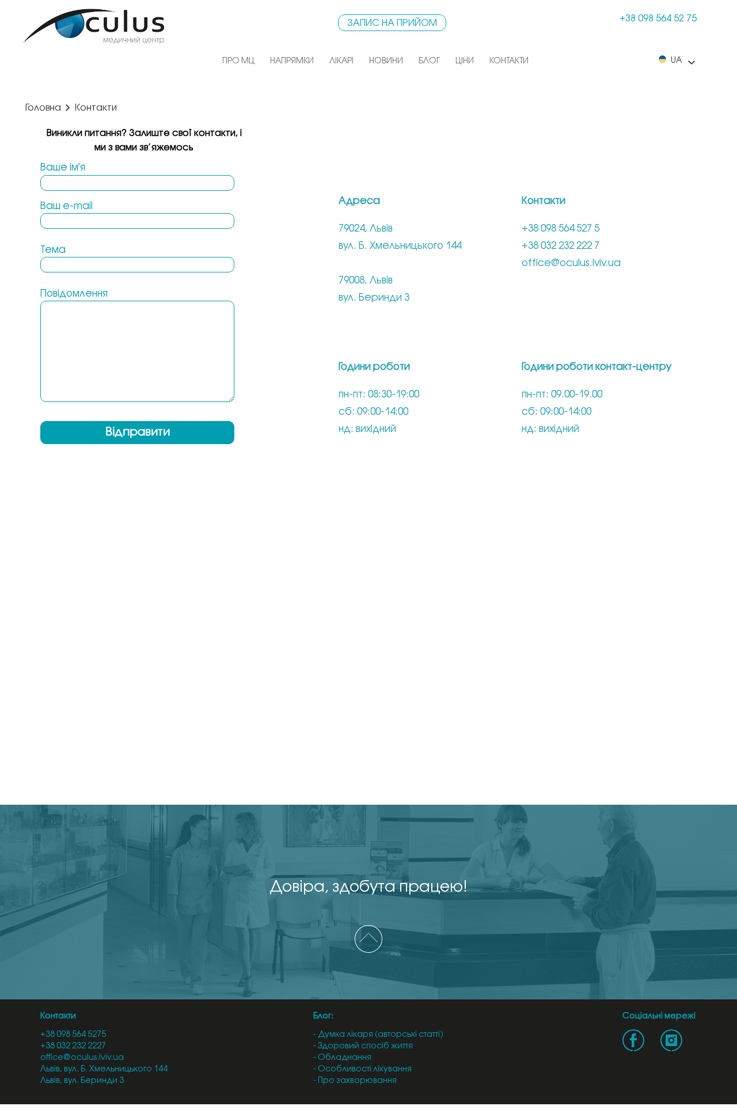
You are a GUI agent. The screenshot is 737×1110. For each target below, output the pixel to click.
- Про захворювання (355, 1081)
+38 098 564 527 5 (560, 228)
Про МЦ (238, 61)
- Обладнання (342, 1058)
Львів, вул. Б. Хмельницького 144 (104, 1069)
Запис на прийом (392, 23)
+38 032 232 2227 (73, 1046)
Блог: (323, 1016)
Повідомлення (74, 293)
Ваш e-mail (66, 206)
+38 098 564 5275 (73, 1035)
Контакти (509, 61)
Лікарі (341, 61)
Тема (53, 250)
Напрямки (292, 61)
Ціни (464, 61)
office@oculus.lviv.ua (571, 263)
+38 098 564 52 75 (658, 18)
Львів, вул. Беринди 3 (82, 1081)
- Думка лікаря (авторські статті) (378, 1035)
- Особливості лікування (362, 1069)
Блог (429, 61)
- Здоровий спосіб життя (363, 1046)
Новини (386, 61)
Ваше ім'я (62, 167)
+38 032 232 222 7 (560, 246)
